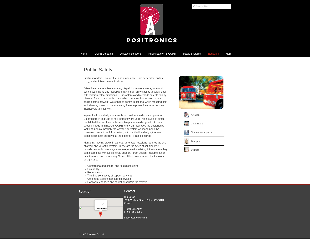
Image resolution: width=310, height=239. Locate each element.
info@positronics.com (135, 218)
